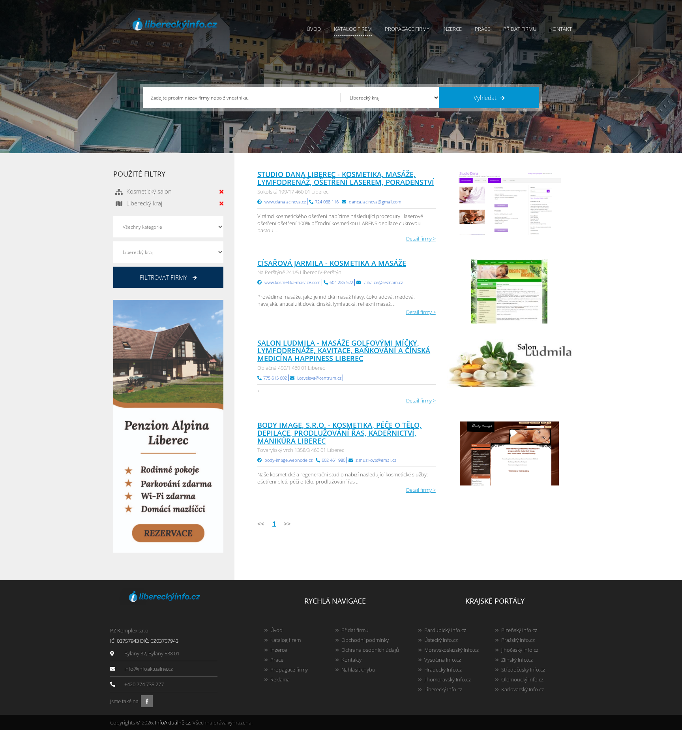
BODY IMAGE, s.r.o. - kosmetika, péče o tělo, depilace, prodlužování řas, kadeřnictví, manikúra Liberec (339, 433)
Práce (482, 28)
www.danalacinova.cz (285, 202)
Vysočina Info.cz (442, 659)
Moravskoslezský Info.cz (451, 649)
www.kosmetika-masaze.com (292, 282)
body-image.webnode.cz (288, 460)
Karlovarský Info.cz (522, 689)
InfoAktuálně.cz (172, 722)
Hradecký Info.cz (443, 669)
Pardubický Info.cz (445, 630)
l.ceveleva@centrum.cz (319, 378)
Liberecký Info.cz (443, 689)
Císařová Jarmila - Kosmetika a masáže (331, 263)
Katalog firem (353, 28)
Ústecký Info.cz (441, 639)
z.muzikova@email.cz (376, 460)
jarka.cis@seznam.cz (383, 282)
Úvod (314, 28)
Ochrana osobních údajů (370, 649)
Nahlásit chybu (358, 669)
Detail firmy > (421, 238)
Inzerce (452, 28)
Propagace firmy (407, 28)
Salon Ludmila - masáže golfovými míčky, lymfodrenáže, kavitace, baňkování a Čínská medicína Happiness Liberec (343, 350)
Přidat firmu (519, 28)
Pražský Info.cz (518, 639)
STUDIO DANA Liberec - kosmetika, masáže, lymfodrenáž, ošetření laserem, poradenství (345, 178)
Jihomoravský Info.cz (447, 679)
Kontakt (560, 28)
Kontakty (351, 659)
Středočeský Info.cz (523, 669)
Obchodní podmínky (365, 639)
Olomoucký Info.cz (522, 679)
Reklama (280, 679)
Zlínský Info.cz (517, 659)
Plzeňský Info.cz (519, 630)
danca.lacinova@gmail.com (375, 202)
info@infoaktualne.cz (148, 668)
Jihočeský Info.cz (519, 649)
